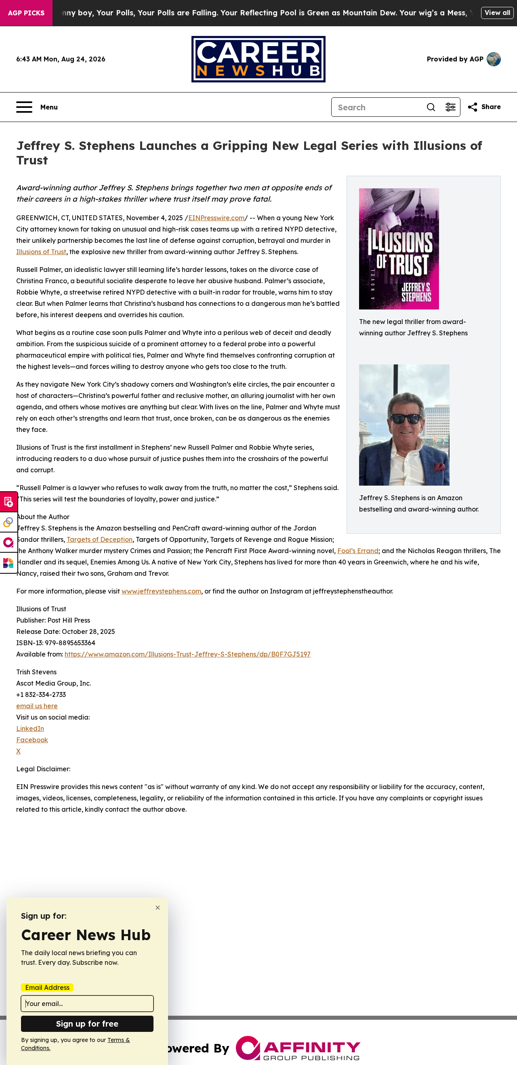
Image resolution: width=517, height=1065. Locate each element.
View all (497, 12)
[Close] (158, 907)
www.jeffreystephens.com (161, 591)
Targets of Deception (99, 539)
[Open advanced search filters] (450, 107)
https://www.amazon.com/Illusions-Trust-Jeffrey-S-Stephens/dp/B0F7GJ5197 (188, 654)
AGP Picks (26, 13)
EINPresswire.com (216, 218)
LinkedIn (30, 728)
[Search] (431, 107)
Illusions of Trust (41, 252)
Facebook (32, 740)
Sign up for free (87, 1024)
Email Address (47, 987)
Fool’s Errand (357, 551)
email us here (37, 706)
